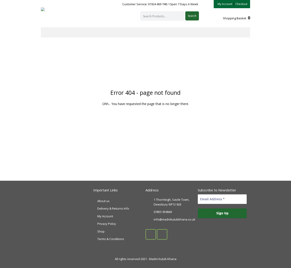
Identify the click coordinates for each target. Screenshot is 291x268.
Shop (101, 231)
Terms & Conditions (110, 239)
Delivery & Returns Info (113, 208)
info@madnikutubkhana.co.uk (174, 219)
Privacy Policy (106, 224)
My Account (225, 4)
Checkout (241, 4)
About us (103, 201)
